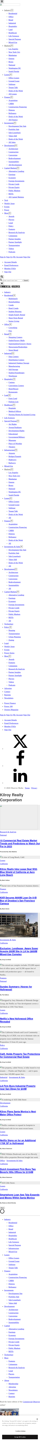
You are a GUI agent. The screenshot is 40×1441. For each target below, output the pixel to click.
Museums (12, 440)
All (10, 518)
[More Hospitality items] (14, 379)
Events (6, 207)
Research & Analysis (17, 232)
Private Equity (14, 187)
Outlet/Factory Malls (17, 340)
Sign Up (9, 257)
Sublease (12, 84)
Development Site (15, 1293)
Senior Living (14, 321)
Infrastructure (9, 450)
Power (6, 210)
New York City (14, 52)
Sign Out (26, 257)
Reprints (7, 695)
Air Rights (13, 424)
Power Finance (10, 703)
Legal (11, 223)
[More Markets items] (12, 45)
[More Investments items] (15, 123)
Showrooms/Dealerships (18, 347)
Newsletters (8, 698)
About (6, 1380)
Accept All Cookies (20, 1437)
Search (26, 280)
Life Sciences (14, 36)
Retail (11, 20)
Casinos (12, 382)
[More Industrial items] (13, 353)
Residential (13, 13)
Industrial (12, 23)
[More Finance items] (11, 97)
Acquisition (13, 100)
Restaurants (13, 392)
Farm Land (13, 398)
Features (12, 229)
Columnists (13, 236)
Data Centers (14, 356)
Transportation (14, 245)
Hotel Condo (13, 308)
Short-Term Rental (16, 318)
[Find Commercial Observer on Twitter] (20, 749)
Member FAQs (10, 268)
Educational (13, 434)
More (6, 213)
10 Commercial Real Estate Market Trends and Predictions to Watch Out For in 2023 (20, 843)
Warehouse (13, 376)
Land (10, 29)
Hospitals (12, 408)
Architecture (13, 149)
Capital (7, 1326)
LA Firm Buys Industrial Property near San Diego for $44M (18, 1087)
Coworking (13, 328)
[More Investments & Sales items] (21, 546)
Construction (13, 152)
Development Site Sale (17, 126)
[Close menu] (2, 283)
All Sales (12, 142)
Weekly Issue (9, 203)
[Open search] (2, 276)
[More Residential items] (14, 295)
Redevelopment (15, 158)
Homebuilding (14, 302)
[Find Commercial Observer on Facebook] (20, 766)
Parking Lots (13, 402)
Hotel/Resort (13, 389)
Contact (7, 691)
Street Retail (13, 350)
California (4, 864)
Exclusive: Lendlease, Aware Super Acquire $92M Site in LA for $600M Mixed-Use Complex (19, 951)
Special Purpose (15, 39)
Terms (27, 788)
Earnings (12, 174)
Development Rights (16, 431)
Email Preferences (11, 265)
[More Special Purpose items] (18, 421)
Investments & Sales (12, 547)
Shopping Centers (15, 337)
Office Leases (14, 78)
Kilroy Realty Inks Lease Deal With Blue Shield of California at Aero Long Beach (18, 871)
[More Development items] (16, 145)
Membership (13, 1384)
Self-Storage (13, 369)
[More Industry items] (12, 10)
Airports (12, 453)
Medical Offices (15, 411)
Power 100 (8, 706)
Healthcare (13, 33)
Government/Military (17, 437)
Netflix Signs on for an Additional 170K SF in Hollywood (18, 1142)
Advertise (8, 688)
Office (11, 17)
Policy (11, 226)
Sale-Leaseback (15, 133)
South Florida (14, 71)
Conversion (13, 155)
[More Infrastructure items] (16, 450)
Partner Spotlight (15, 242)
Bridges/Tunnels (15, 456)
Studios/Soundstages (16, 373)
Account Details (10, 262)
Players (11, 219)
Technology (8, 624)
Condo (11, 305)
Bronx (11, 62)
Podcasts (12, 252)
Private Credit (14, 184)
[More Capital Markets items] (18, 168)
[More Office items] (10, 324)
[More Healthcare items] (14, 405)
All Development (15, 165)
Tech (6, 200)
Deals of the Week (16, 91)
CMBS (11, 104)
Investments (9, 123)
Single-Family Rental (17, 315)
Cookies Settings (20, 1431)
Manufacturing (14, 366)
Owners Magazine (11, 710)
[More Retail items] (10, 334)
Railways (12, 463)
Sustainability (14, 162)
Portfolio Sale (14, 129)
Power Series (9, 653)
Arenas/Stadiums (15, 427)
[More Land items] (9, 395)
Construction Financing (18, 107)
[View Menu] (2, 1)
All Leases (13, 94)
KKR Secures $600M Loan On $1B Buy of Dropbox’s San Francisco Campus (18, 900)
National (12, 65)
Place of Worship (15, 443)
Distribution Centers (16, 360)
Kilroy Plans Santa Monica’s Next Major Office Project (18, 1113)
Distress (12, 110)
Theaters (12, 447)
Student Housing (15, 311)
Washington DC (15, 68)
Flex (10, 331)
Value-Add (13, 136)
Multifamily (13, 299)
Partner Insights (15, 239)
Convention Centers (16, 385)
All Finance (13, 120)
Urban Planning (15, 637)
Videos (11, 248)
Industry (7, 292)
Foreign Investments (16, 181)
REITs (11, 194)
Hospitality (13, 26)
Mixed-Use (13, 42)
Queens (11, 58)
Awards (11, 216)
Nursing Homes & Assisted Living (22, 414)
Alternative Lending (16, 171)
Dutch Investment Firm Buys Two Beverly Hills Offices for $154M (18, 1170)
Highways (12, 460)
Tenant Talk (13, 87)
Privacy (34, 788)
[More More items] (9, 213)
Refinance (12, 113)
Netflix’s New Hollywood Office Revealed (16, 1020)
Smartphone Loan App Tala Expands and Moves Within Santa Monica (19, 1196)
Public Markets (14, 191)
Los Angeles (13, 49)
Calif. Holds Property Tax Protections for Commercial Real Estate (20, 1055)
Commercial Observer (31, 1402)
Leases (6, 75)
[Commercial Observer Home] (10, 5)
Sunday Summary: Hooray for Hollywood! (16, 988)
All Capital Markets (16, 197)
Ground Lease (14, 81)
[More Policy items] (10, 627)
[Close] (37, 1419)
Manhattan (13, 55)
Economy (12, 178)
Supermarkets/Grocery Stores (20, 344)
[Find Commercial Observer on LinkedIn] (20, 783)
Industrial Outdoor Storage (19, 363)
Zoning (11, 640)
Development (9, 145)
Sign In (3, 257)
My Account (18, 257)
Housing (12, 630)
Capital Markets (10, 168)
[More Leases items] (10, 74)
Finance (7, 97)
